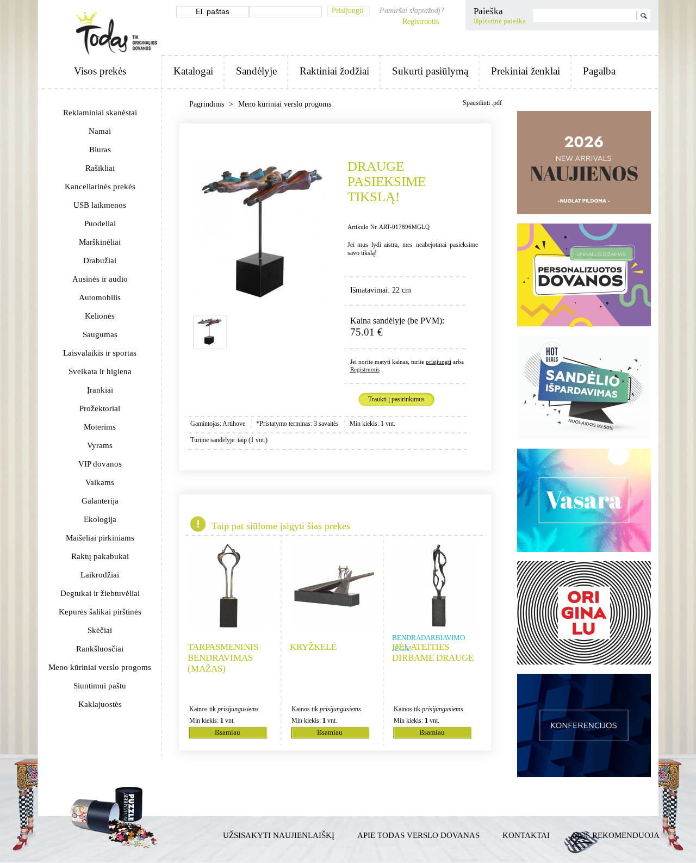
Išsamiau (227, 732)
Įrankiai (100, 390)
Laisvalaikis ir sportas (99, 353)
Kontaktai (526, 835)
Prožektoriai (99, 408)
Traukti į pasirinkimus (396, 399)
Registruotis (420, 21)
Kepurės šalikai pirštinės (100, 611)
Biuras (100, 149)
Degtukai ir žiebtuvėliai (100, 593)
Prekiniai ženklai (525, 71)
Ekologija (100, 519)
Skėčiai (100, 630)
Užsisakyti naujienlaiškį (278, 835)
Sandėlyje (256, 71)
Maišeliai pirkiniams (100, 537)
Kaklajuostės (100, 704)
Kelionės (100, 316)
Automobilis (100, 297)
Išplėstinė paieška (500, 21)
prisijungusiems (238, 709)
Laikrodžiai (99, 574)
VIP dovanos (100, 464)
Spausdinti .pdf (482, 103)
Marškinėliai (100, 242)
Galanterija (100, 500)
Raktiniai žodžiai (334, 71)
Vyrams (100, 445)
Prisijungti (348, 11)
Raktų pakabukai (100, 556)
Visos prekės (100, 71)
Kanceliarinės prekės (100, 186)
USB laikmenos (99, 205)
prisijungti (438, 361)
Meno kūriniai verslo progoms (99, 667)
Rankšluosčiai (99, 648)
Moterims (100, 427)
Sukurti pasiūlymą (430, 71)
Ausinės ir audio (100, 279)
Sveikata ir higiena (100, 371)
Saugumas (100, 334)
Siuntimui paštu (99, 685)
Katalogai (193, 71)
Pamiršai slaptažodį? (412, 11)
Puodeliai (100, 223)
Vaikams (99, 482)
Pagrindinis (207, 104)
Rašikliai (100, 168)
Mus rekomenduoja (616, 835)
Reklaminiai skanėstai (100, 112)
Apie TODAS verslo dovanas (418, 835)
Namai (100, 131)
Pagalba (599, 71)
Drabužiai (99, 260)
